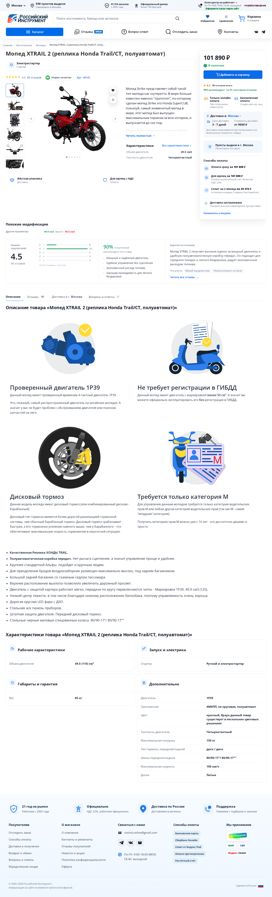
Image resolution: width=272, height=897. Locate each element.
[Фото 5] (15, 149)
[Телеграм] (263, 32)
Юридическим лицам (23, 866)
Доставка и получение (24, 846)
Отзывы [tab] (35, 297)
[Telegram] (121, 842)
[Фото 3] (15, 120)
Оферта (67, 866)
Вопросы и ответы (21, 860)
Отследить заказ (20, 832)
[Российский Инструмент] (27, 18)
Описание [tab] (13, 296)
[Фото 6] (15, 164)
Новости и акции (73, 853)
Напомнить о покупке (217, 213)
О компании (70, 832)
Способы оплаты (20, 839)
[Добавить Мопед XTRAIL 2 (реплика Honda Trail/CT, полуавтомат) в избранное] (113, 90)
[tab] (66, 296)
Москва (16, 5)
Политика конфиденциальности (84, 860)
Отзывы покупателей (76, 846)
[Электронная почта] (139, 842)
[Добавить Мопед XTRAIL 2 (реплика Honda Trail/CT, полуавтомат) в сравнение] (113, 100)
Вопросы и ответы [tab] (104, 297)
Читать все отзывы (184, 277)
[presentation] (36, 296)
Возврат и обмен (20, 853)
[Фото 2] (15, 105)
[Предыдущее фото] (31, 119)
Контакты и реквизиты (77, 839)
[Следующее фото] (115, 119)
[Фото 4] (15, 134)
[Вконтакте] (256, 32)
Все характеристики (175, 145)
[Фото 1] (15, 90)
